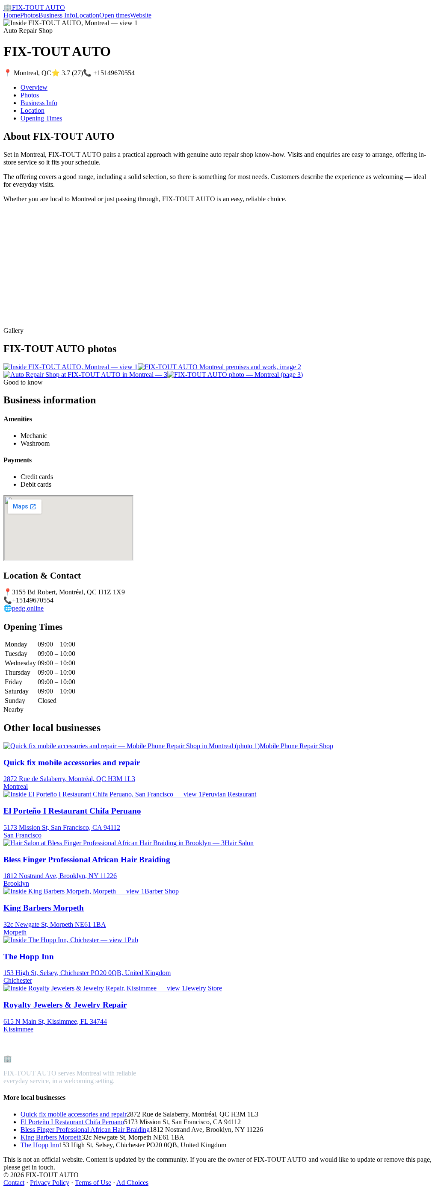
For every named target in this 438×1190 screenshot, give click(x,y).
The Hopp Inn (40, 1145)
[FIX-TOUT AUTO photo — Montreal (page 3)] (235, 374)
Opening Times (41, 118)
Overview (34, 87)
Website (140, 15)
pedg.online (28, 608)
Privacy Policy (49, 1182)
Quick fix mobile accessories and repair (74, 1114)
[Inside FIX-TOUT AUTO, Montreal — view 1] (70, 366)
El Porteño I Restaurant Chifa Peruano (72, 1121)
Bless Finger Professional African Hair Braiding (85, 1129)
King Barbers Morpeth (51, 1137)
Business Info (56, 15)
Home (11, 15)
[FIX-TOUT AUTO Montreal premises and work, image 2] (219, 366)
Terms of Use (93, 1182)
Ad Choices (132, 1182)
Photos (29, 15)
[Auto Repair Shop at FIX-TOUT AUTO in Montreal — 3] (85, 374)
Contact (13, 1182)
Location (87, 15)
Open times (114, 15)
